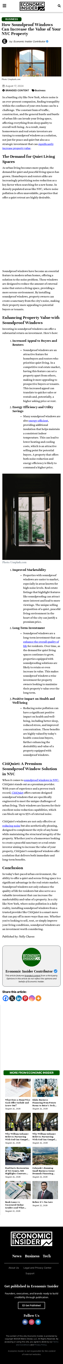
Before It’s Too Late (42, 1202)
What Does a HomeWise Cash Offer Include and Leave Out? (17, 1103)
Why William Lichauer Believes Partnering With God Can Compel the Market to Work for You (17, 1139)
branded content (32, 975)
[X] (12, 998)
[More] (38, 998)
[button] (59, 5)
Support (30, 1273)
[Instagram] (32, 998)
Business (40, 90)
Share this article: (14, 992)
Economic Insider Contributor (30, 971)
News (17, 1256)
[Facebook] (6, 998)
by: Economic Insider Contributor (27, 41)
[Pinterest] (25, 998)
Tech (47, 1256)
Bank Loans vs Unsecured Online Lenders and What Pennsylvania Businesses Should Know (18, 1208)
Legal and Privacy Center (37, 1267)
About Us (14, 1267)
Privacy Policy (40, 1345)
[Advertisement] (31, 235)
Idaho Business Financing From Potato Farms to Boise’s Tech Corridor (44, 1104)
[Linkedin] (19, 998)
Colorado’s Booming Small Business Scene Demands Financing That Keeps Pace (43, 1172)
